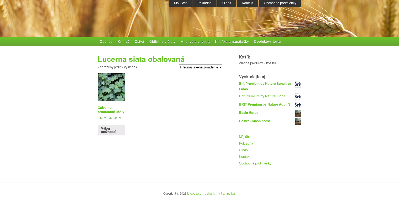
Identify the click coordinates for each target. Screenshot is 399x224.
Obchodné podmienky (255, 163)
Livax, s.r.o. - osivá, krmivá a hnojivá (211, 193)
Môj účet (245, 136)
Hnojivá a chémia (195, 41)
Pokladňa (246, 143)
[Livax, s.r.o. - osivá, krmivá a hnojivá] (138, 23)
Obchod (106, 41)
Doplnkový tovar (267, 41)
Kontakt (244, 156)
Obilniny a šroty (162, 41)
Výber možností (108, 130)
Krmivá (123, 41)
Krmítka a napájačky (232, 41)
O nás (243, 149)
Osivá (139, 41)
